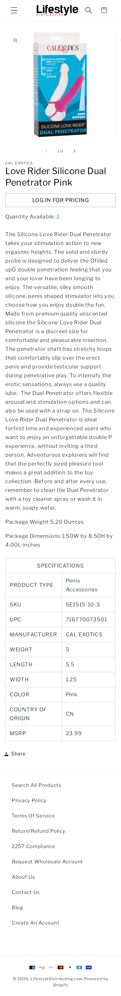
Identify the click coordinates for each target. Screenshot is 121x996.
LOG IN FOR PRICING (60, 200)
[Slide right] (74, 151)
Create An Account (35, 923)
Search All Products (37, 785)
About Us (23, 877)
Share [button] (18, 754)
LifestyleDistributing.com (57, 978)
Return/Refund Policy (38, 831)
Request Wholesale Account (47, 862)
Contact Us (26, 892)
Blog (17, 907)
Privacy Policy (29, 800)
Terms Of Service (33, 816)
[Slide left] (46, 151)
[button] (14, 10)
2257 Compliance (34, 846)
